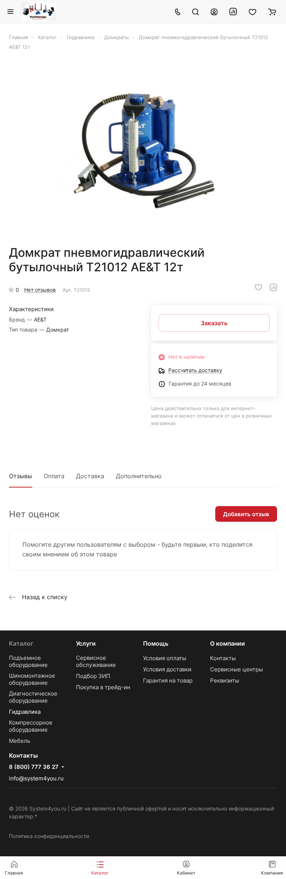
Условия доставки (167, 669)
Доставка (90, 476)
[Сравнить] (273, 287)
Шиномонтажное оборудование (32, 679)
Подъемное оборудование (28, 661)
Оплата (54, 476)
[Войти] (214, 11)
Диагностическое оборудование (33, 697)
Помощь (155, 643)
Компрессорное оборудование (31, 726)
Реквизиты (224, 680)
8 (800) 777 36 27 (33, 767)
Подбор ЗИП (93, 676)
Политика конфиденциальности (49, 836)
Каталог (21, 643)
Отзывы (20, 476)
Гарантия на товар (168, 680)
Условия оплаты (164, 658)
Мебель (19, 740)
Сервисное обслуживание (96, 661)
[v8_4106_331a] (143, 147)
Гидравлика (25, 711)
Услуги (86, 643)
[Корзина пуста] (272, 11)
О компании (227, 643)
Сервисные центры (236, 669)
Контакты (223, 658)
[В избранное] (258, 287)
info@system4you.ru (36, 778)
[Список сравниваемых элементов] (233, 11)
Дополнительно (139, 476)
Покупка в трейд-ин (103, 687)
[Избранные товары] (252, 11)
